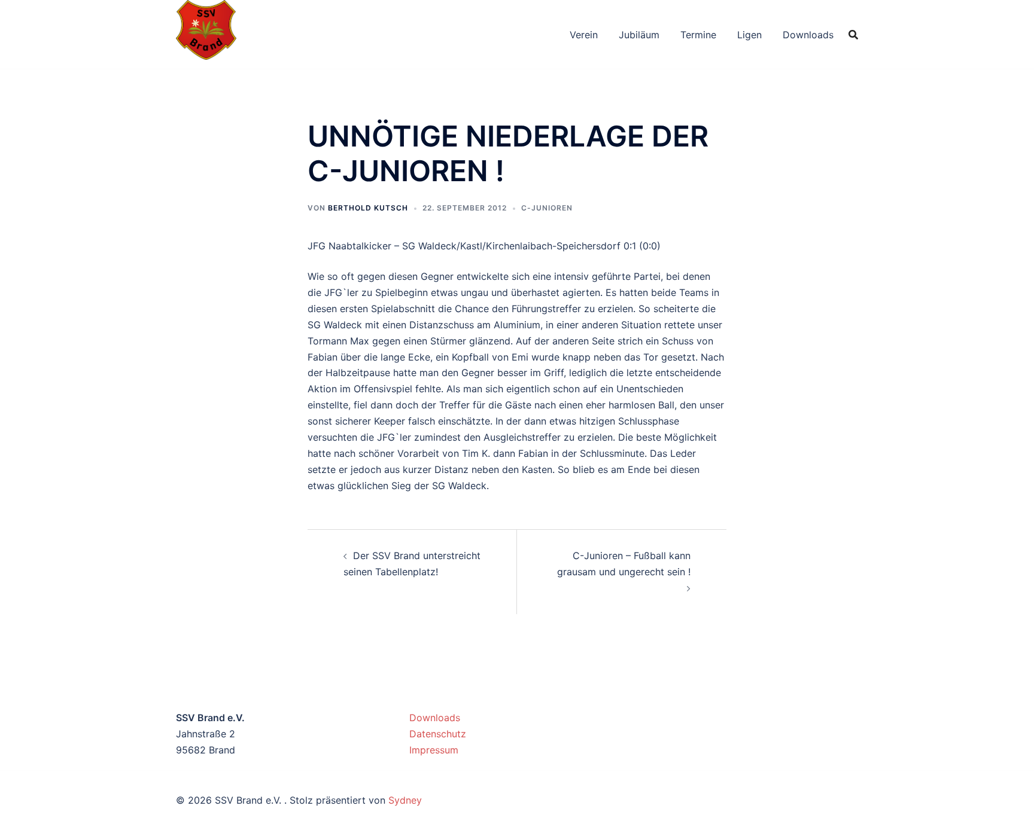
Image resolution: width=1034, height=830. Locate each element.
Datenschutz (437, 734)
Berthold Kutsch (368, 207)
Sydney (405, 800)
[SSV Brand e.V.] (206, 33)
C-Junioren (547, 207)
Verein (584, 35)
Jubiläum (639, 35)
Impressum (433, 750)
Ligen (749, 35)
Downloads (808, 35)
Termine (698, 35)
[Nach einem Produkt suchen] (853, 34)
